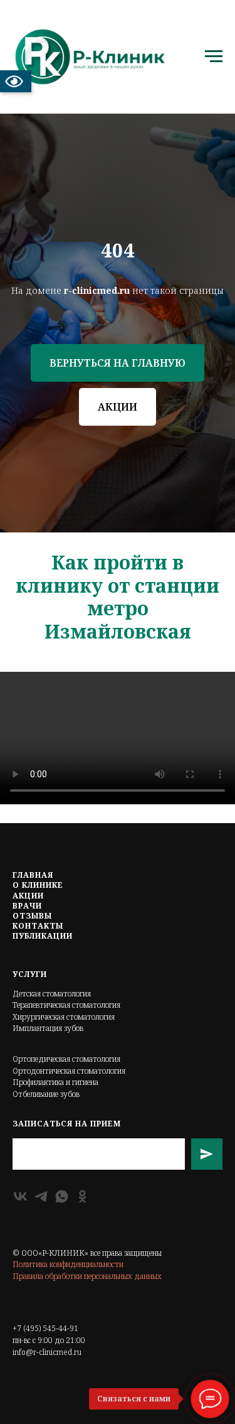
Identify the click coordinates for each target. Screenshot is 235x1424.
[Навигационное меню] (213, 56)
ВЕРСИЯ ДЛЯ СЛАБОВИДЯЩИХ (15, 81)
